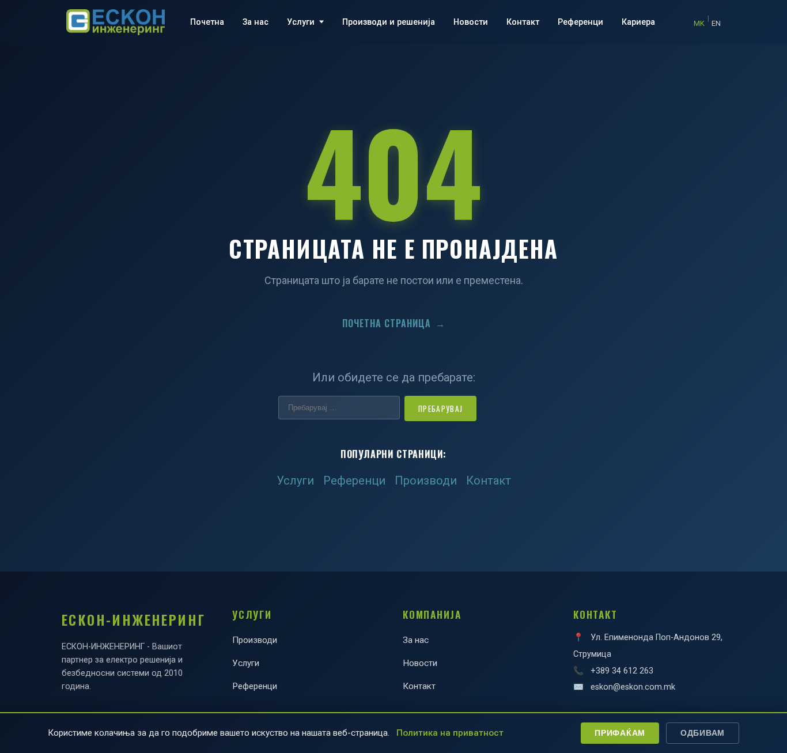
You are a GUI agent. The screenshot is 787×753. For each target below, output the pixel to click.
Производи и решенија (388, 22)
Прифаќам (620, 732)
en (716, 23)
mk (699, 23)
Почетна (207, 22)
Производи (426, 480)
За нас (255, 22)
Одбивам (702, 732)
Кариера (638, 22)
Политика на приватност (450, 733)
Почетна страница (393, 323)
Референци (580, 22)
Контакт (522, 22)
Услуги (301, 22)
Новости (470, 22)
